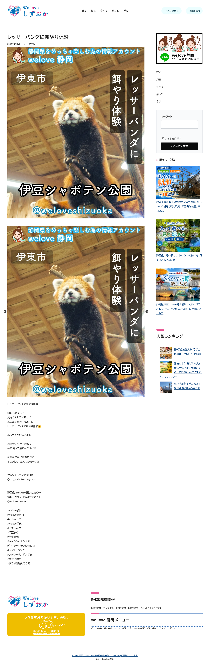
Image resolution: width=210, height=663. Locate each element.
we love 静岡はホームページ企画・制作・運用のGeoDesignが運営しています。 (105, 655)
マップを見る (171, 10)
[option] (76, 311)
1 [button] (66, 395)
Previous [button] (5, 311)
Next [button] (146, 311)
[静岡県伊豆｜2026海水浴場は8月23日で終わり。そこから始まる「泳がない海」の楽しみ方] (178, 285)
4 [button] (80, 395)
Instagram (194, 10)
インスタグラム (28, 43)
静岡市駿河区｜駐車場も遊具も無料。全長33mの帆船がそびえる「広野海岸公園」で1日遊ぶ (179, 206)
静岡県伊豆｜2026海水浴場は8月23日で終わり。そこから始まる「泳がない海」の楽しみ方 (178, 309)
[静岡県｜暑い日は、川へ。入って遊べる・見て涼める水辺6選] (178, 236)
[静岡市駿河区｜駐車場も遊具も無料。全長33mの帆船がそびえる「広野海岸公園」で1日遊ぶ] (178, 183)
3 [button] (75, 395)
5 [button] (85, 395)
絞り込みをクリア (172, 138)
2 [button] (71, 395)
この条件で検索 (179, 146)
